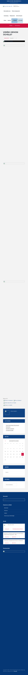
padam (12, 38)
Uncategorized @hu (9, 430)
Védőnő (5, 513)
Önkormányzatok (16, 11)
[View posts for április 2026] (5, 441)
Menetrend (6, 508)
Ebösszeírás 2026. (11, 525)
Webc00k (15, 671)
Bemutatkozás (7, 11)
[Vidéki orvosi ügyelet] (14, 41)
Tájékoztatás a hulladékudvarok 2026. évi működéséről (13, 540)
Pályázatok (12, 15)
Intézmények (19, 15)
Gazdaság (6, 15)
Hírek (5, 20)
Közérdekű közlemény (10, 428)
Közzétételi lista (14, 2)
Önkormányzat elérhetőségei (9, 516)
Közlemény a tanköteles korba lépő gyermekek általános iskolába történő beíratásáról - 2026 (13, 534)
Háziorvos (6, 510)
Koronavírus (17, 25)
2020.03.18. (6, 38)
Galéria (9, 20)
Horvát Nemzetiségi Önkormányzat (12, 425)
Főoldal (10, 25)
